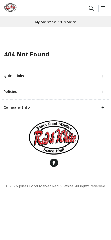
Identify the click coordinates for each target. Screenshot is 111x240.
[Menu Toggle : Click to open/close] (102, 8)
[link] (10, 7)
